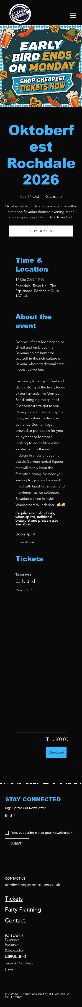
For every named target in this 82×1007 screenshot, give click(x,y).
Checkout (56, 752)
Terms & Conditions (19, 963)
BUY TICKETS (41, 231)
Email (10, 815)
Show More (24, 542)
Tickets (14, 898)
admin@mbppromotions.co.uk (32, 884)
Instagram (12, 944)
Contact (15, 920)
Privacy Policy (14, 950)
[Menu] (73, 15)
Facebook (12, 939)
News (9, 970)
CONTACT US (15, 878)
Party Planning (23, 909)
